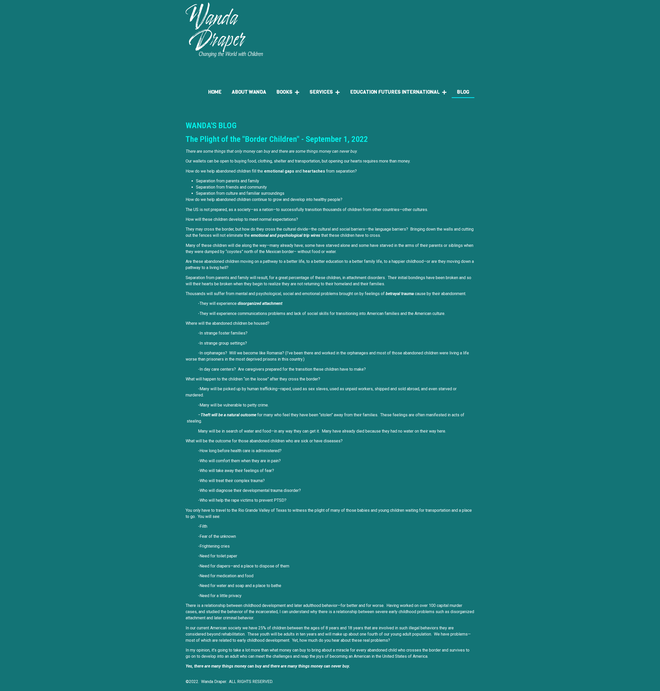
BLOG (463, 92)
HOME (214, 92)
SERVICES (321, 92)
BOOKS (284, 92)
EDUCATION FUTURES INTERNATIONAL (395, 92)
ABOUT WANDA (249, 92)
